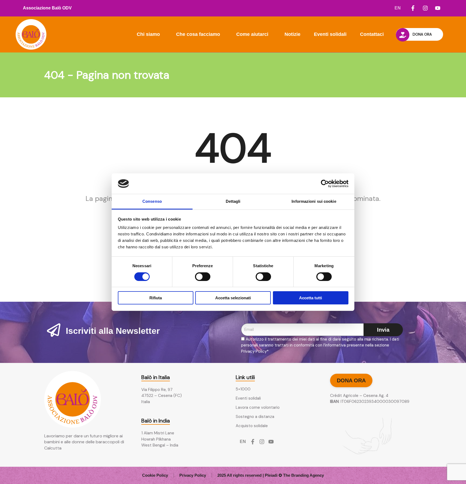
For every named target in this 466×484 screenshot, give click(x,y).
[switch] (202, 276)
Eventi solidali (330, 34)
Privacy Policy (192, 475)
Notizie (292, 34)
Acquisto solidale (252, 425)
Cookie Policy (155, 475)
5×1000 (243, 389)
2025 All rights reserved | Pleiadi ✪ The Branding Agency (270, 475)
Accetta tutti (310, 298)
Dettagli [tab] (233, 201)
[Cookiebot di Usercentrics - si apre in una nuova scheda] (324, 184)
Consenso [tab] (152, 201)
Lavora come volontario (258, 407)
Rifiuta (155, 298)
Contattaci (372, 34)
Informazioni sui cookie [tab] (314, 201)
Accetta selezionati (233, 298)
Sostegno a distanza (255, 416)
